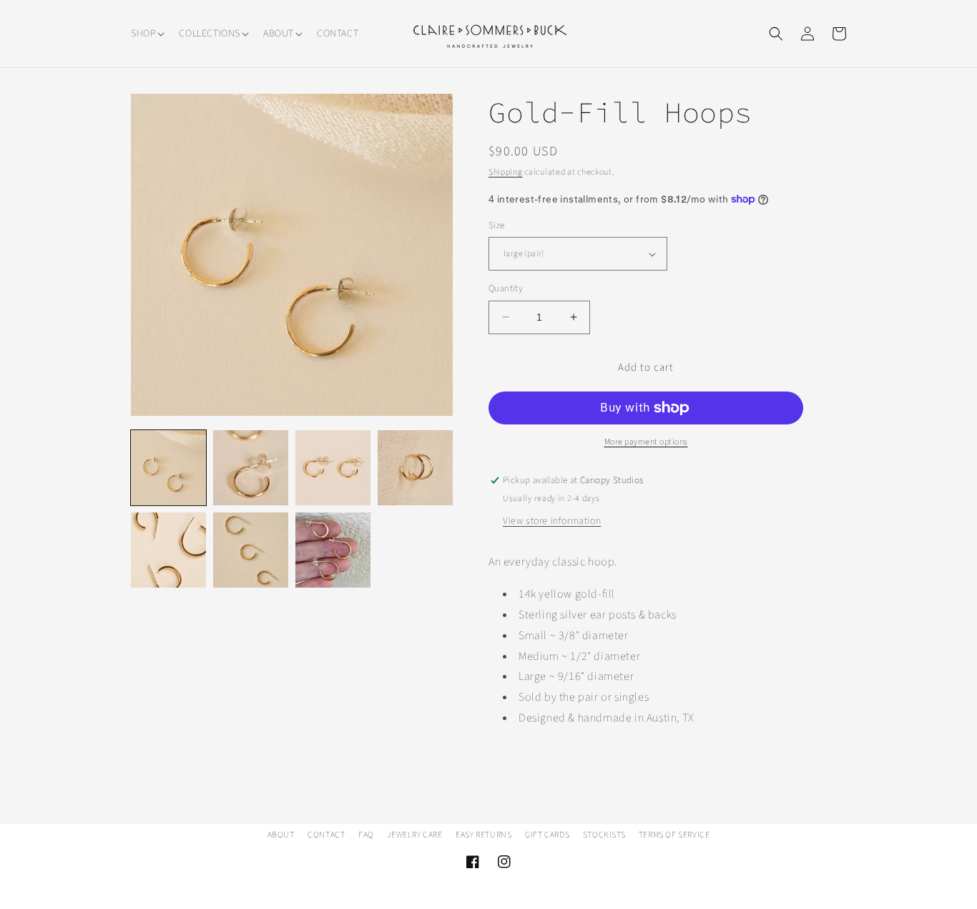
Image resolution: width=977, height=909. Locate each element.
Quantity (505, 288)
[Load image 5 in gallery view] (168, 550)
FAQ (366, 835)
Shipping (505, 172)
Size (496, 225)
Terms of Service (674, 835)
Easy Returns (483, 835)
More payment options (646, 442)
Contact (326, 835)
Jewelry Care (414, 835)
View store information (552, 521)
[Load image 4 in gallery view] (415, 467)
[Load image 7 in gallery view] (332, 550)
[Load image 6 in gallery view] (250, 550)
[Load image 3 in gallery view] (332, 467)
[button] (146, 34)
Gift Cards (547, 835)
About (281, 835)
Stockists (604, 835)
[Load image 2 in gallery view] (250, 467)
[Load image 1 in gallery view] (168, 467)
